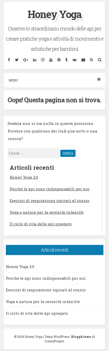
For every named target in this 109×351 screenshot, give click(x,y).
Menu (13, 80)
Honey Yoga (54, 14)
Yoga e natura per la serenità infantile (47, 212)
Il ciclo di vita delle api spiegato (41, 223)
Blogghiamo (81, 337)
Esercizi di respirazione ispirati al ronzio (49, 200)
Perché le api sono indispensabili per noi (49, 188)
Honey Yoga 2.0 (24, 177)
